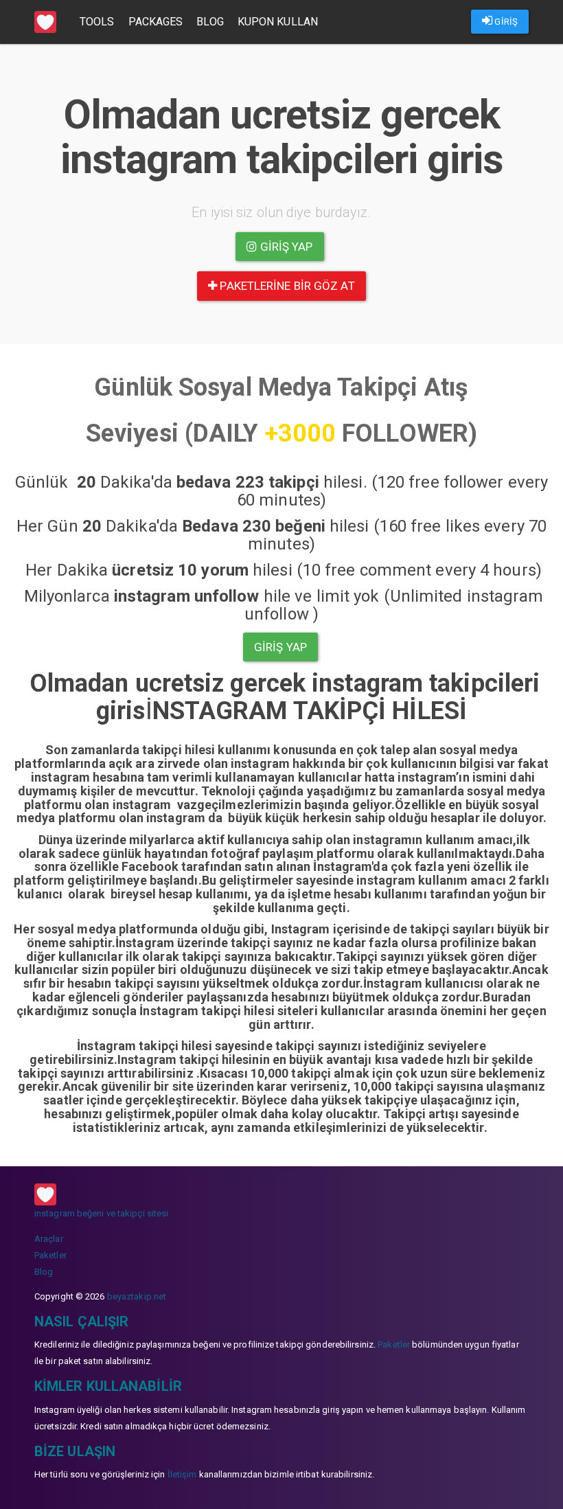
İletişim (182, 1474)
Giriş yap (285, 246)
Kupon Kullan (278, 21)
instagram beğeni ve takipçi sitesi (101, 1213)
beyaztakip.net (136, 1296)
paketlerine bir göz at (285, 286)
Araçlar (48, 1239)
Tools (97, 21)
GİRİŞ (505, 21)
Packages (155, 21)
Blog (209, 21)
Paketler (50, 1255)
